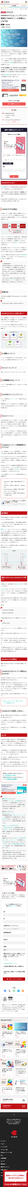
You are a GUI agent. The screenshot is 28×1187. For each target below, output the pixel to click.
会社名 (5, 939)
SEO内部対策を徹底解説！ (11, 779)
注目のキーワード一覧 (6, 1152)
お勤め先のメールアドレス (11, 926)
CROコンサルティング (11, 840)
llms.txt (3, 1175)
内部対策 (8, 777)
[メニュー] (26, 2)
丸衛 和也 (7, 24)
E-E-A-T (17, 469)
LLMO (9, 850)
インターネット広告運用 (14, 800)
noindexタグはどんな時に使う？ (13, 119)
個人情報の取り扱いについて (10, 963)
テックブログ (4, 1146)
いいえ (6, 959)
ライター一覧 (4, 1149)
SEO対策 (14, 5)
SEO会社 (4, 819)
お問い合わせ (4, 1169)
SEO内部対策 (9, 12)
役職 (4, 946)
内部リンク (17, 242)
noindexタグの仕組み (10, 115)
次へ (14, 176)
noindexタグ (7, 74)
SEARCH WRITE (14, 825)
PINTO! (5, 843)
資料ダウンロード (12, 905)
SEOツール (6, 825)
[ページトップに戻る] (14, 1114)
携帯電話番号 (7, 932)
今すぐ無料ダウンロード (14, 103)
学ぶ (2, 1155)
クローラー (12, 280)
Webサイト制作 (23, 9)
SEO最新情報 (14, 843)
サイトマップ (12, 398)
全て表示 (14, 121)
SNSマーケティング (5, 8)
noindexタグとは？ (9, 113)
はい (6, 958)
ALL (5, 5)
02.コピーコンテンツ (10, 123)
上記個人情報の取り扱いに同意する (13, 966)
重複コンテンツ (4, 529)
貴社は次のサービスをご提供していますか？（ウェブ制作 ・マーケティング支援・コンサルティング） (14, 955)
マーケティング (14, 9)
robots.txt (18, 584)
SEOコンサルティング (8, 813)
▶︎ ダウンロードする (14, 979)
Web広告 (23, 5)
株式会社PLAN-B (7, 798)
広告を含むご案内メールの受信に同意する (14, 972)
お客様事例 (3, 1158)
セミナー (3, 1161)
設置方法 (8, 117)
